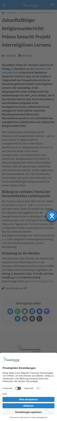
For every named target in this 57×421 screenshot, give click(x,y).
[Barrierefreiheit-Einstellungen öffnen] (52, 216)
